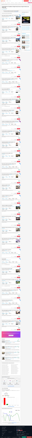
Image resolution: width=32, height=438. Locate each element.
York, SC (10, 239)
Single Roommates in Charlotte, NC (5, 373)
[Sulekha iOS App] (17, 432)
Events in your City (4, 431)
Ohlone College (15, 352)
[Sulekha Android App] (16, 432)
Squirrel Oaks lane (5, 8)
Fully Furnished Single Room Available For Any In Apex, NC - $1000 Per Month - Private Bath (10, 310)
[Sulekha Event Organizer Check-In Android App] (22, 432)
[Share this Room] (13, 24)
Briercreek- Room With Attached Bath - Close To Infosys (9, 216)
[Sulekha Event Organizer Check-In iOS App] (23, 432)
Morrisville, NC (12, 27)
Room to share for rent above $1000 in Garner (26, 29)
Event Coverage (3, 432)
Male (9, 18)
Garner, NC (3, 9)
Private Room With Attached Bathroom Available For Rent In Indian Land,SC (10, 279)
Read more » (29, 38)
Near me (3, 2)
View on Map (13, 16)
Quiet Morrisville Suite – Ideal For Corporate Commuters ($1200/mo (10, 26)
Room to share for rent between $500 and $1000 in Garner (26, 28)
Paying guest (7, 230)
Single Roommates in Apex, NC (14, 365)
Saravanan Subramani (4, 69)
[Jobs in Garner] (26, 20)
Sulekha (3, 1)
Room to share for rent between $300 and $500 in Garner (26, 27)
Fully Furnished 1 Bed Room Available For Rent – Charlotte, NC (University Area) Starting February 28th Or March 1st (10, 15)
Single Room (7, 18)
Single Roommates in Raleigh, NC (5, 364)
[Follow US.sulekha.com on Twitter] (19, 430)
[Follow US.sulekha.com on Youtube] (20, 430)
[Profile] (30, 1)
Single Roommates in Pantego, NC (5, 374)
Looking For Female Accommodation (6, 249)
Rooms (5, 2)
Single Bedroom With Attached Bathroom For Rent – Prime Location (10, 227)
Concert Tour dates (10, 431)
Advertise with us (18, 434)
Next (18, 339)
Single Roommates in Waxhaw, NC (14, 372)
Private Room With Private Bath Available (7, 268)
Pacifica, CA (9, 341)
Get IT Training (3, 428)
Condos (22, 2)
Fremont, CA (9, 352)
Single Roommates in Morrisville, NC (5, 366)
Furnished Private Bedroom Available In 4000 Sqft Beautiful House (10, 99)
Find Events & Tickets (4, 430)
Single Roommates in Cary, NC (4, 365)
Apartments (19, 2)
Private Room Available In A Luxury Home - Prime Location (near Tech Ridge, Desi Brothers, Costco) (14, 346)
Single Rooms (8, 2)
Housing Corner (24, 33)
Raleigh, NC (3, 217)
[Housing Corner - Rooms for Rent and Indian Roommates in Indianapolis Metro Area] (23, 47)
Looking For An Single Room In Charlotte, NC (7, 195)
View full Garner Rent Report (11, 406)
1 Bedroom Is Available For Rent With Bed (7, 205)
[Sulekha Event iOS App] (20, 432)
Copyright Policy (22, 434)
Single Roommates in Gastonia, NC (14, 373)
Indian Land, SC (3, 280)
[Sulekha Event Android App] (19, 432)
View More (15, 24)
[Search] (10, 0)
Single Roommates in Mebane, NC (5, 367)
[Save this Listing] (11, 24)
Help (2, 435)
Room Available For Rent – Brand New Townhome (8, 110)
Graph (16, 410)
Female (9, 113)
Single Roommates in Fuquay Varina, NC (5, 372)
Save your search (11, 335)
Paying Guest (16, 2)
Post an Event (9, 432)
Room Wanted (3, 72)
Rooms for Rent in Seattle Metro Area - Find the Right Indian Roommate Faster (26, 40)
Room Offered (3, 18)
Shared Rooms (12, 2)
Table (19, 410)
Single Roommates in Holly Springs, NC (14, 364)
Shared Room (7, 72)
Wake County (5, 9)
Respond (18, 24)
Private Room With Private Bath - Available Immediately (9, 37)
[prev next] (26, 20)
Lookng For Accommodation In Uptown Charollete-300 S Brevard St (10, 121)
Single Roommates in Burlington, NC (14, 367)
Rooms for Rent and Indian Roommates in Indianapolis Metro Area (26, 45)
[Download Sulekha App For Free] (23, 1)
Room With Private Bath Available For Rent (7, 153)
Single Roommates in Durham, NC (14, 366)
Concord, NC (13, 49)
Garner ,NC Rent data (14, 422)
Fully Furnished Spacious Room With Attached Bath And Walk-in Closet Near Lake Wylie (10, 238)
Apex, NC (6, 250)
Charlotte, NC (10, 16)
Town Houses (25, 2)
